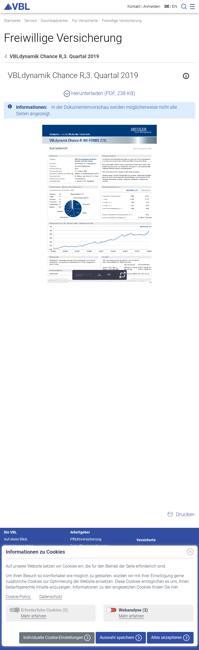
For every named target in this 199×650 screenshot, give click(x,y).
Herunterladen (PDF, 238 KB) (102, 93)
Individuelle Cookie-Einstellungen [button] (53, 637)
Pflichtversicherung (85, 539)
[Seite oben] (98, 275)
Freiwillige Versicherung (121, 20)
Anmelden (151, 6)
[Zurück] (6, 56)
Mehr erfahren (33, 616)
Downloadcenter (54, 20)
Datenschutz (50, 596)
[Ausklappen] (121, 275)
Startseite (12, 20)
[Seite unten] (107, 275)
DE (167, 6)
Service (30, 20)
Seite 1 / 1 (83, 275)
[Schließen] (177, 108)
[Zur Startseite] (17, 6)
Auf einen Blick (15, 539)
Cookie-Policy (19, 596)
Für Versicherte (85, 20)
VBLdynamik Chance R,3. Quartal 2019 (73, 75)
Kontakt (133, 6)
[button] (181, 514)
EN (174, 6)
